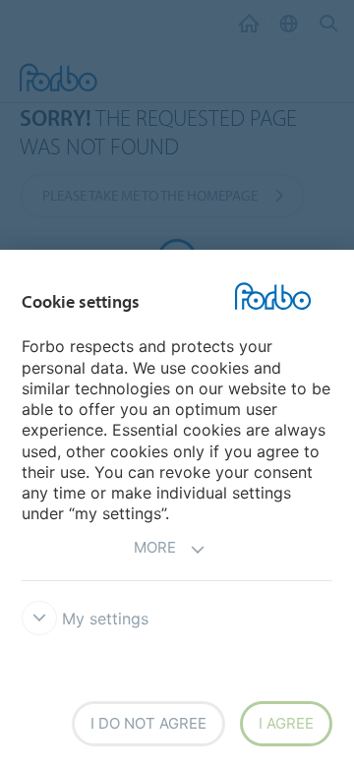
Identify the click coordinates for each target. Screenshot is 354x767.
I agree (286, 723)
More (155, 547)
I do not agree (148, 723)
